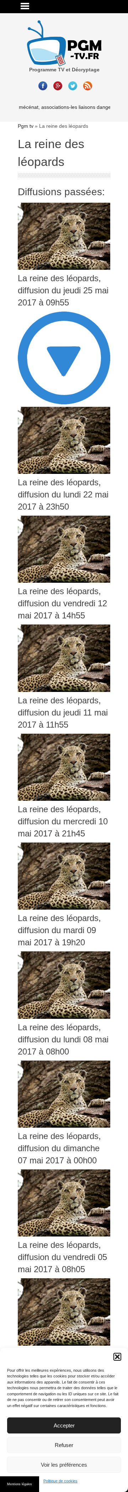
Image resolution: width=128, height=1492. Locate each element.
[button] (117, 1356)
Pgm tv (25, 126)
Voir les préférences (64, 1465)
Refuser (64, 1445)
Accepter (64, 1425)
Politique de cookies (60, 1481)
